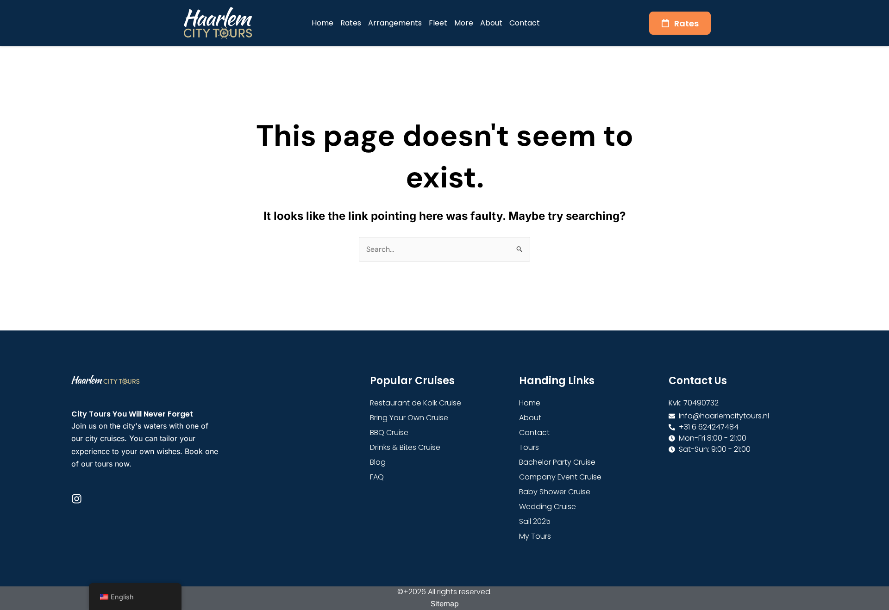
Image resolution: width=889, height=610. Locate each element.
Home (322, 23)
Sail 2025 (535, 521)
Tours (529, 447)
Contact (524, 23)
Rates (350, 23)
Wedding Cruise (547, 506)
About (491, 23)
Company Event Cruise (560, 477)
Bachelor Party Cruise (557, 462)
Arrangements (395, 23)
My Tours (535, 536)
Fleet (438, 23)
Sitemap (445, 603)
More (463, 23)
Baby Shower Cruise (554, 491)
